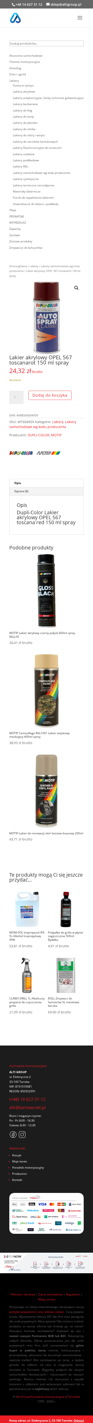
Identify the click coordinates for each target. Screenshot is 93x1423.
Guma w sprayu (23, 85)
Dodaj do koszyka (49, 395)
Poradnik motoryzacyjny (28, 1168)
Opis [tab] (17, 483)
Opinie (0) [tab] (21, 491)
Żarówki (14, 235)
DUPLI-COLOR (38, 435)
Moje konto (19, 1161)
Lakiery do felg (22, 110)
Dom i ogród (17, 74)
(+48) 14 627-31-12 (27, 1099)
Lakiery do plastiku (25, 123)
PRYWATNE (16, 216)
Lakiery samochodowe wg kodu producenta (42, 424)
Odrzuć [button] (79, 1421)
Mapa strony (46, 1299)
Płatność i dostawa (23, 1294)
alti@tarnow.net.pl (27, 1107)
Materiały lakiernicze (27, 191)
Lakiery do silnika (24, 129)
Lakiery (34, 266)
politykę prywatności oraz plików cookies (36, 1312)
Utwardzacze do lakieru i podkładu (35, 204)
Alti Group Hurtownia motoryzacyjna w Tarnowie (48, 1397)
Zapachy (15, 229)
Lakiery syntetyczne (26, 179)
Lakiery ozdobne (24, 154)
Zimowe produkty (20, 241)
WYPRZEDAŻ (17, 223)
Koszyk (16, 1155)
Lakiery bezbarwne (25, 104)
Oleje (12, 210)
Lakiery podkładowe (26, 160)
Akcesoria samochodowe (25, 56)
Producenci (19, 1174)
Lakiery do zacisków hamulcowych (35, 142)
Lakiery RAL (20, 166)
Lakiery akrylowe (24, 92)
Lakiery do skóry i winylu (29, 135)
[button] (76, 288)
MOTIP (56, 435)
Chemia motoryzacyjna (24, 62)
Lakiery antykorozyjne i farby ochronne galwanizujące (48, 98)
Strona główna (18, 266)
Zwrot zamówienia (50, 1294)
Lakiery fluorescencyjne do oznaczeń (37, 148)
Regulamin (73, 1294)
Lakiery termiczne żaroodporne (33, 185)
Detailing (15, 68)
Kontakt (17, 1180)
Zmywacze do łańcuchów (25, 248)
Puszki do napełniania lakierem (33, 198)
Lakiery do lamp (23, 117)
